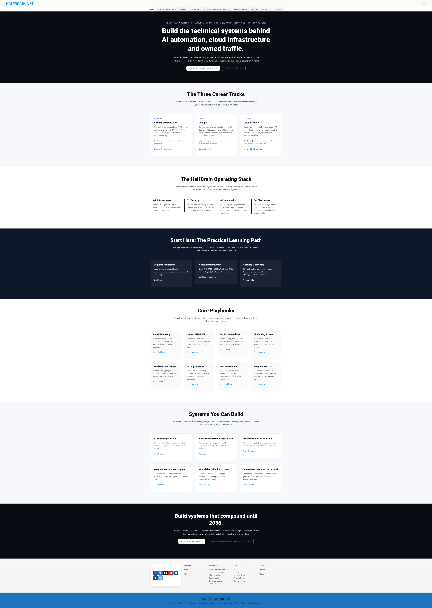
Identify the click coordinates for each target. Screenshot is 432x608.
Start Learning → (161, 280)
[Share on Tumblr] (155, 577)
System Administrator (168, 9)
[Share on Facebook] (155, 573)
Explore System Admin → (164, 149)
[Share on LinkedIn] (175, 573)
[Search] (424, 3)
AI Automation (240, 9)
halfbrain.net (16, 3)
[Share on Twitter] (160, 573)
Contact (279, 9)
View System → (160, 454)
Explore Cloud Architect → (254, 149)
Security (254, 9)
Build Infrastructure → (208, 277)
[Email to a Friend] (165, 573)
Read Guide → (159, 352)
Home (151, 9)
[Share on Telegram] (160, 577)
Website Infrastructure (220, 9)
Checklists (266, 9)
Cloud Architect (198, 9)
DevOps (184, 9)
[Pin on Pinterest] (170, 573)
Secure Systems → (251, 280)
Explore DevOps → (206, 149)
